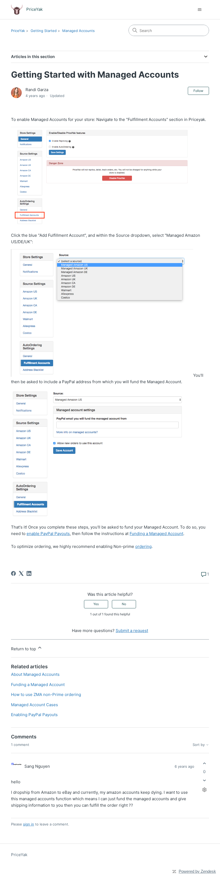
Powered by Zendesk (197, 871)
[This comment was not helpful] (204, 780)
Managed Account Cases (34, 704)
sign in (28, 824)
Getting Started (44, 30)
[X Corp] (21, 573)
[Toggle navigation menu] (199, 9)
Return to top (24, 648)
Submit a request (132, 630)
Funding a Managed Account (156, 533)
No (124, 604)
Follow (198, 91)
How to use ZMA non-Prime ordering (46, 694)
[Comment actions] (204, 790)
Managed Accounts (78, 30)
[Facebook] (13, 573)
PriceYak (18, 30)
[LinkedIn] (29, 573)
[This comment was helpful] (204, 763)
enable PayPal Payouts (48, 533)
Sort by (199, 745)
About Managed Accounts (35, 674)
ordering (143, 546)
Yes (96, 604)
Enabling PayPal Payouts (34, 714)
